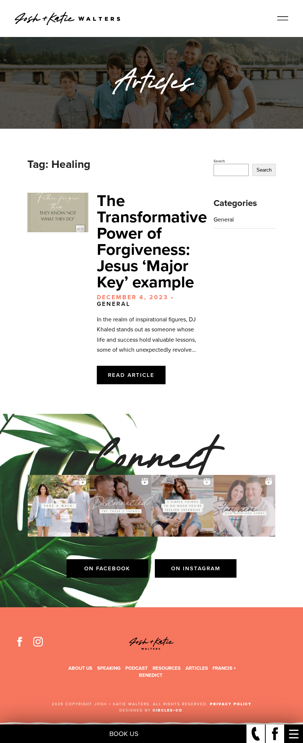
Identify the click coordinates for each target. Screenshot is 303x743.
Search (219, 161)
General (113, 304)
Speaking (108, 668)
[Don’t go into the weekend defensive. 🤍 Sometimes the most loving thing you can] (183, 506)
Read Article (131, 375)
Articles (196, 668)
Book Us (124, 734)
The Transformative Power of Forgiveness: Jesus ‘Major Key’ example (152, 241)
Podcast (136, 668)
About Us (80, 668)
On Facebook (107, 568)
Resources (167, 668)
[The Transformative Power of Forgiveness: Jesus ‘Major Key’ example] (57, 212)
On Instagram (196, 568)
